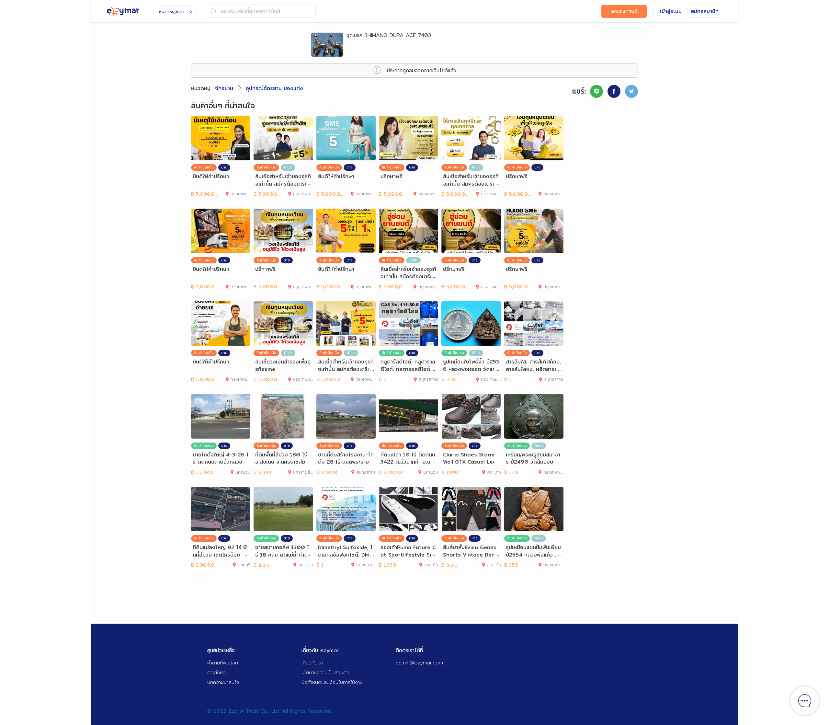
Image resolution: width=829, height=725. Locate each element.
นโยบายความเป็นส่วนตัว (325, 672)
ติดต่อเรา (216, 672)
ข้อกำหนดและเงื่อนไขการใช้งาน (332, 682)
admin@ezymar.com (419, 662)
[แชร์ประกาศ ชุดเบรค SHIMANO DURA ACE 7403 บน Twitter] (631, 91)
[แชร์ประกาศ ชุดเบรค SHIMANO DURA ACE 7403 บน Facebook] (614, 91)
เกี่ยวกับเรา (312, 662)
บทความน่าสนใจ (223, 682)
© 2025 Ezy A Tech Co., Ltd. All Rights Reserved (269, 711)
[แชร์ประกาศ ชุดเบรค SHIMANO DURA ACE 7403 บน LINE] (596, 91)
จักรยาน (224, 88)
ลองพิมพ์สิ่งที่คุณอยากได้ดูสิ (250, 11)
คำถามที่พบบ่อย (222, 662)
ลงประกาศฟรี (624, 11)
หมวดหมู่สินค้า (171, 11)
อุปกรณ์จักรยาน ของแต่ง (274, 88)
